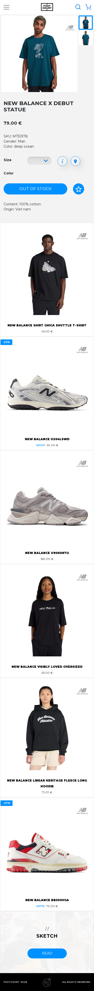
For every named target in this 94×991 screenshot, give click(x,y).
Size (8, 160)
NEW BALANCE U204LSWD (47, 439)
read (47, 953)
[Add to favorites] (78, 188)
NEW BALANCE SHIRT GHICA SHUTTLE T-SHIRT (47, 325)
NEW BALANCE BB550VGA (47, 900)
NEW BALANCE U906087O (47, 553)
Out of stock (36, 188)
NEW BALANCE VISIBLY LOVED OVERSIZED (47, 666)
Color (8, 173)
